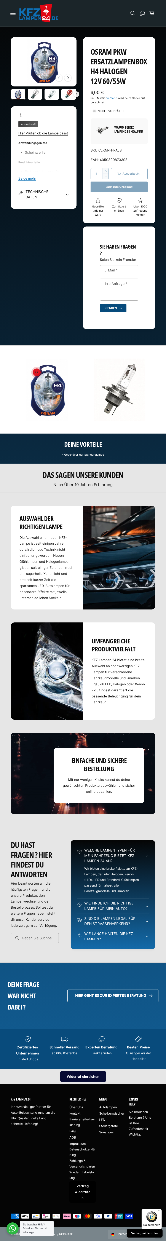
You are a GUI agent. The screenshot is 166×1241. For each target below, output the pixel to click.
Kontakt (74, 1113)
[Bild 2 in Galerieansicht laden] (35, 94)
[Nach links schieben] (59, 77)
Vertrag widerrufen (82, 1192)
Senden (111, 308)
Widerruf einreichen (83, 1076)
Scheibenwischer (111, 1113)
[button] (13, 13)
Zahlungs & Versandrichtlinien (82, 1163)
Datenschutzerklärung (82, 1152)
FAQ (72, 1131)
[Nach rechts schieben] (67, 77)
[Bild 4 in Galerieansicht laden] (68, 94)
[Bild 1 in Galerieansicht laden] (18, 94)
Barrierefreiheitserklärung (82, 1122)
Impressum (77, 1144)
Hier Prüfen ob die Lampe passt (43, 133)
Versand (111, 98)
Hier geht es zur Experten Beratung (110, 995)
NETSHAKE (66, 1234)
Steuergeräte (108, 1126)
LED (102, 1120)
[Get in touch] (142, 13)
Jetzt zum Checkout (119, 186)
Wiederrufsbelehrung (81, 1175)
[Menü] (159, 1211)
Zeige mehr (27, 178)
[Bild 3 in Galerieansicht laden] (52, 94)
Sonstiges (106, 1132)
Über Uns (76, 1107)
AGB (72, 1137)
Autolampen (108, 1107)
